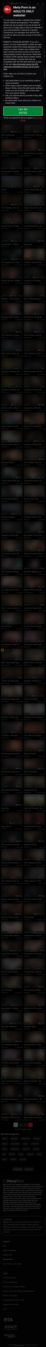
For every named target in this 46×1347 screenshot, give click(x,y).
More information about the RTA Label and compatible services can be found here (21, 66)
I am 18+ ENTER (23, 111)
